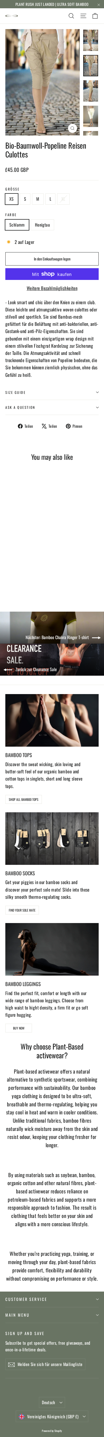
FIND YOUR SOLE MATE (22, 910)
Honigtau (42, 224)
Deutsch (48, 1402)
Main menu (17, 1315)
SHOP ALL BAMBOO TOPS (23, 799)
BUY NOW (19, 1028)
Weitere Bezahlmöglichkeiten (52, 288)
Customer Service (26, 1299)
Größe (12, 189)
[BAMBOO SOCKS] (52, 838)
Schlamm (17, 224)
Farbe (11, 215)
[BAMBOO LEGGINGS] (52, 949)
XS (11, 199)
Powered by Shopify (52, 1431)
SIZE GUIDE (15, 392)
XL (63, 199)
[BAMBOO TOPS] (52, 720)
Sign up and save (25, 1333)
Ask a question (20, 407)
